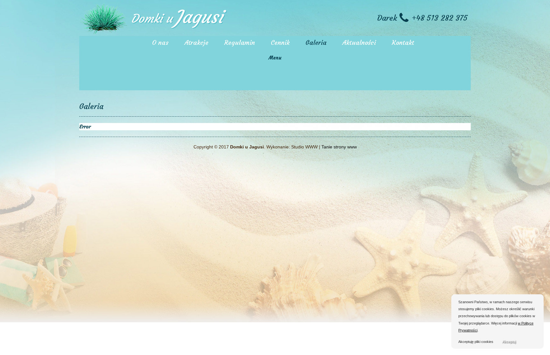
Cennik (280, 42)
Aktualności (359, 42)
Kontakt (403, 42)
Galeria (316, 42)
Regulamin (239, 42)
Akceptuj (509, 342)
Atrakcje (196, 42)
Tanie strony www (339, 146)
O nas (160, 42)
